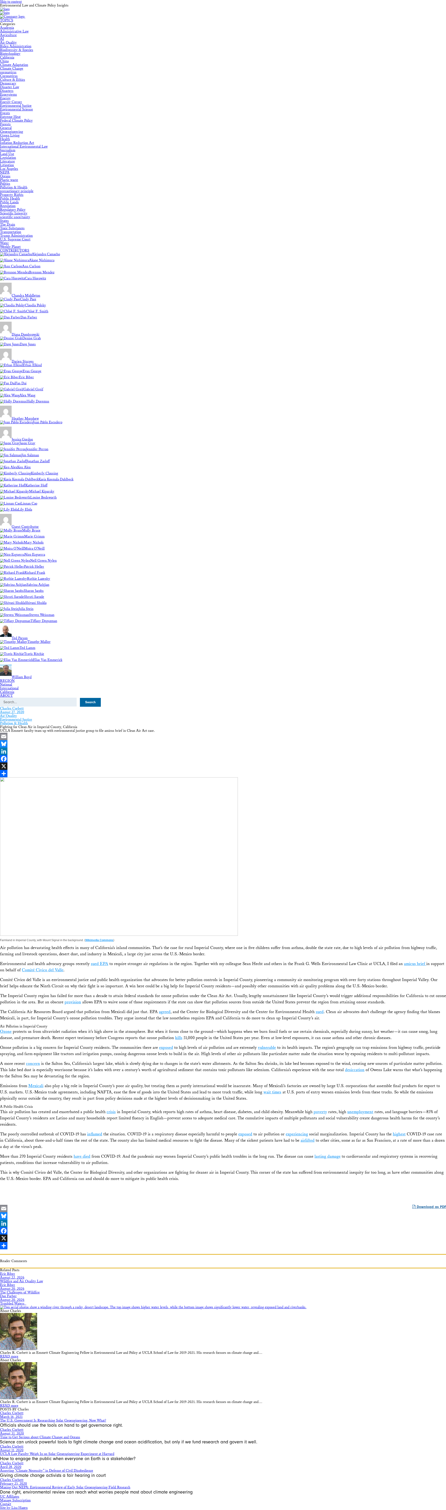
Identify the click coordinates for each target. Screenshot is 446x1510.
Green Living (10, 135)
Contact (5, 1504)
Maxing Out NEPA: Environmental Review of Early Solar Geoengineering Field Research (65, 1487)
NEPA (5, 172)
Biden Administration (15, 46)
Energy (5, 98)
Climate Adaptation (14, 65)
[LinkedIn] (223, 751)
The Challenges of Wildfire (20, 1292)
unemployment (360, 1112)
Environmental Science (16, 109)
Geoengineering (11, 132)
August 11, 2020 (11, 1450)
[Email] (223, 736)
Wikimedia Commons (99, 940)
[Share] (223, 773)
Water (4, 243)
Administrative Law (14, 31)
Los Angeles (9, 169)
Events (5, 113)
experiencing (297, 1134)
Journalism (7, 150)
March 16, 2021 (11, 1417)
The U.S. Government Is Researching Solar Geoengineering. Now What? (53, 1420)
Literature (7, 161)
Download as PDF (431, 1207)
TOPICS (6, 20)
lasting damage (328, 1156)
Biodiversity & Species (16, 50)
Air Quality (8, 42)
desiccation (354, 1070)
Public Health (10, 198)
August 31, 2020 (12, 1433)
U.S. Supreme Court (15, 239)
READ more (9, 1356)
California (7, 57)
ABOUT (6, 695)
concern (33, 1063)
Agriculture (8, 35)
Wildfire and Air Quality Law (21, 1281)
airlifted (308, 1140)
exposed (166, 1047)
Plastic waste (9, 180)
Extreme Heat (10, 117)
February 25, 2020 (13, 1483)
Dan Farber (8, 1296)
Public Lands (9, 202)
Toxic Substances (12, 228)
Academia (7, 28)
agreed (165, 1011)
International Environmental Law (24, 146)
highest (399, 1134)
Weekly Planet (10, 247)
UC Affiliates (9, 1496)
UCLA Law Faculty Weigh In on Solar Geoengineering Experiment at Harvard (57, 1454)
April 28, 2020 (10, 1467)
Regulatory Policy (13, 209)
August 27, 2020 (12, 712)
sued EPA (99, 963)
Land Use (7, 154)
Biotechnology (10, 54)
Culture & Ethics (12, 80)
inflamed (94, 1134)
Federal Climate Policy (16, 120)
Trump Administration (16, 235)
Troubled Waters (13, 1303)
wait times (272, 1092)
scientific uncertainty (15, 217)
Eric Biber (7, 1274)
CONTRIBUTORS (14, 250)
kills (178, 1037)
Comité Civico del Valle (42, 970)
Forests (5, 124)
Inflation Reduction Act (17, 143)
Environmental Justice (16, 106)
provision (73, 1002)
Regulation (8, 206)
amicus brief (415, 963)
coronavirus (8, 72)
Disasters (6, 91)
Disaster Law (9, 87)
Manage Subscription (15, 1500)
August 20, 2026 (12, 1288)
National (6, 684)
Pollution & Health (13, 187)
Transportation (10, 232)
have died (82, 1156)
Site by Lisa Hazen (14, 1508)
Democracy (8, 83)
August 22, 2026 (12, 1277)
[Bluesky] (223, 744)
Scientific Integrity (13, 213)
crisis (111, 1112)
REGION (7, 681)
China (4, 61)
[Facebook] (223, 758)
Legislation (8, 158)
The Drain (7, 224)
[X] (223, 766)
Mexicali (35, 1086)
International (9, 688)
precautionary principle (16, 191)
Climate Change (11, 68)
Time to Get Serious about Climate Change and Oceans (40, 1437)
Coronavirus (9, 76)
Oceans (5, 176)
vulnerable (267, 1047)
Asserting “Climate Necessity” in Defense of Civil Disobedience (46, 1470)
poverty (320, 1112)
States (4, 221)
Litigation (7, 165)
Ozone (6, 1031)
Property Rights (11, 195)
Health (5, 139)
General (6, 128)
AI (2, 39)
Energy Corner (11, 102)
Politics (5, 183)
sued (320, 1011)
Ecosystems (8, 94)
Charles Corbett (12, 708)
